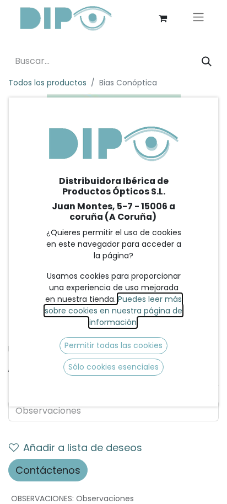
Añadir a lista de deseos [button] (82, 447)
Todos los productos (47, 82)
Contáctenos (47, 470)
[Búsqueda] (206, 61)
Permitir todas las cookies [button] (113, 345)
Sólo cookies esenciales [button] (113, 366)
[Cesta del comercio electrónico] (163, 18)
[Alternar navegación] (198, 18)
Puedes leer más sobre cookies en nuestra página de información (113, 311)
